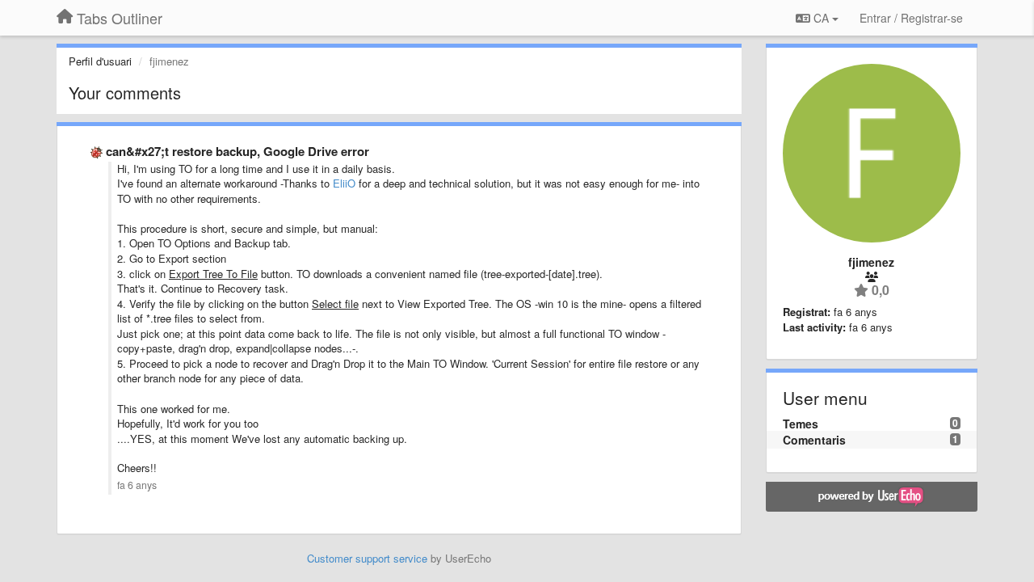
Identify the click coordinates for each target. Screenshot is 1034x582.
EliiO (344, 183)
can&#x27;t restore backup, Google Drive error (237, 151)
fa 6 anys (137, 485)
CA (821, 18)
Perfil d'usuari (100, 61)
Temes (800, 423)
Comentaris (814, 440)
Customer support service (367, 558)
